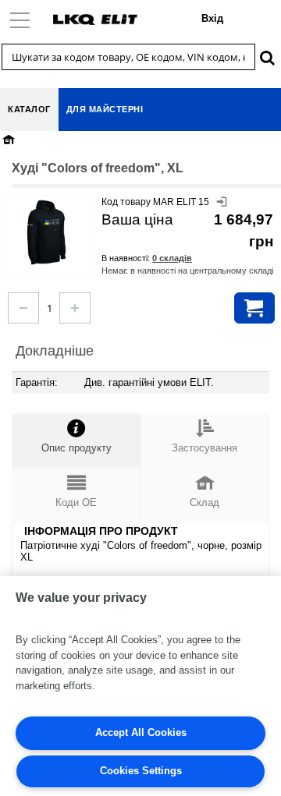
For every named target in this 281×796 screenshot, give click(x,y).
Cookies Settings (141, 771)
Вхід (212, 18)
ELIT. (202, 382)
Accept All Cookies (141, 732)
